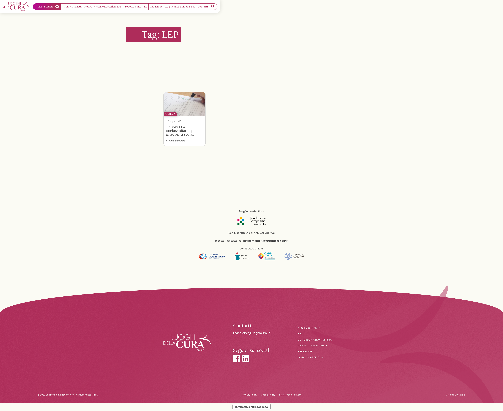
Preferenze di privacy (290, 395)
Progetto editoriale (135, 6)
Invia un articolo (310, 357)
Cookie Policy (268, 395)
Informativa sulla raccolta (251, 407)
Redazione (156, 6)
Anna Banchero (177, 140)
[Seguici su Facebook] (236, 358)
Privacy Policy (250, 395)
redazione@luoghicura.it (251, 333)
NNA (300, 333)
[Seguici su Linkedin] (245, 358)
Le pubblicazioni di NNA (180, 6)
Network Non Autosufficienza (102, 6)
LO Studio (460, 395)
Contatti (203, 6)
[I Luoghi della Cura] (16, 6)
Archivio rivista (72, 6)
